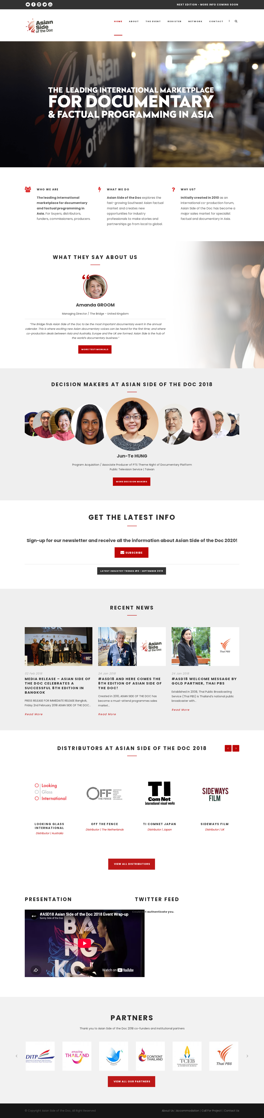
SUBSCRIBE (134, 553)
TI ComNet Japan (159, 824)
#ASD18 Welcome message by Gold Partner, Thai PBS (204, 681)
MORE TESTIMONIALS (94, 349)
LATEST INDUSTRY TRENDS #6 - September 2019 (131, 570)
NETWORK (195, 21)
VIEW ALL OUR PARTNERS (132, 1081)
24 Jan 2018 (107, 673)
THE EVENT (153, 21)
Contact (216, 21)
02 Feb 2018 (33, 673)
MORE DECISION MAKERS (131, 481)
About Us (168, 1111)
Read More (34, 714)
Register (175, 21)
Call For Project (212, 1111)
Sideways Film (215, 824)
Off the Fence (104, 824)
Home (118, 21)
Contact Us (231, 1111)
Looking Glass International (49, 826)
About (134, 21)
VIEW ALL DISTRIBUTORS (132, 864)
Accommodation (187, 1111)
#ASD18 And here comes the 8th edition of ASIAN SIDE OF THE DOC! (130, 683)
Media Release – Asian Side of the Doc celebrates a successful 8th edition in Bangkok (58, 685)
